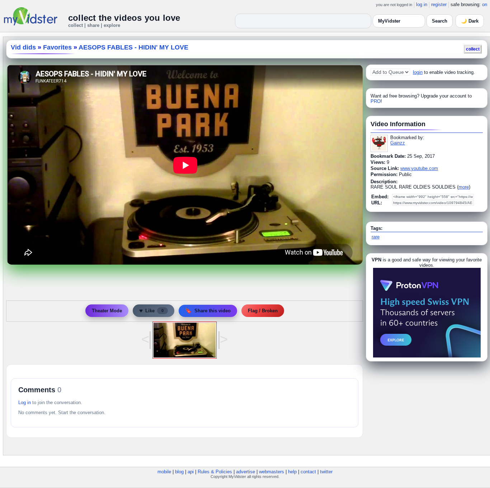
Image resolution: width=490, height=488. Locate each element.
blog (179, 471)
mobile (164, 471)
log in (421, 4)
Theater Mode (107, 310)
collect (473, 49)
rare (376, 237)
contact (308, 471)
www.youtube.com (419, 168)
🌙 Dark (470, 21)
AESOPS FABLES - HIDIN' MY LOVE (133, 47)
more (463, 187)
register (439, 4)
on (484, 4)
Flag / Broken (263, 310)
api (191, 471)
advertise (245, 471)
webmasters (271, 471)
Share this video (208, 311)
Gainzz (397, 143)
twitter (326, 471)
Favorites (57, 47)
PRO (376, 101)
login (418, 72)
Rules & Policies (215, 471)
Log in (24, 402)
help (292, 471)
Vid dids (23, 47)
